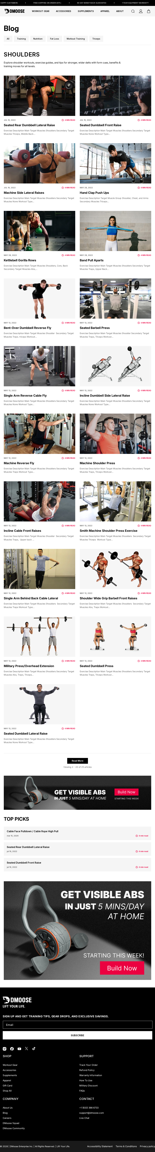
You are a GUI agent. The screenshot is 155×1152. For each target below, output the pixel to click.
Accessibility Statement (100, 1146)
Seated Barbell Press (95, 328)
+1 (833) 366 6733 (89, 1107)
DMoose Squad (11, 1123)
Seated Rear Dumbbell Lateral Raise (29, 125)
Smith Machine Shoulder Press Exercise (108, 531)
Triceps (96, 38)
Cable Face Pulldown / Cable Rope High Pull (32, 831)
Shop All (7, 1090)
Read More (77, 760)
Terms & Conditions (126, 1146)
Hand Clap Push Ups (94, 193)
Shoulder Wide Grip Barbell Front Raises (108, 598)
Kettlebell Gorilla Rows (20, 260)
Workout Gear (40, 11)
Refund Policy (86, 1070)
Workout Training (76, 38)
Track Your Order (88, 1065)
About (120, 11)
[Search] (133, 11)
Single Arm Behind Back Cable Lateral (31, 598)
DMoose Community (14, 1128)
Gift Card (7, 1085)
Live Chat (84, 1118)
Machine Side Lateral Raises (24, 193)
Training (21, 38)
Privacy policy (147, 1146)
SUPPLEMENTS (86, 11)
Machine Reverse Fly (19, 463)
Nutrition (38, 38)
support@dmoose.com (91, 1112)
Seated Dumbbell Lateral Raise (26, 733)
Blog (5, 1112)
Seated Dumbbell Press (96, 666)
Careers (7, 1118)
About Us (8, 1107)
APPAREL (105, 11)
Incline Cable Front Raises (22, 531)
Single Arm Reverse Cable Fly (25, 395)
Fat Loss (54, 38)
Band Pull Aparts (92, 260)
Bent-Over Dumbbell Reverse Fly (27, 328)
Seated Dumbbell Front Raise (100, 125)
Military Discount (88, 1085)
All (8, 38)
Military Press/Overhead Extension (29, 666)
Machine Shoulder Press (97, 463)
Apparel (7, 1080)
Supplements (10, 1075)
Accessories (9, 1070)
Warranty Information (90, 1075)
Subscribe (77, 1035)
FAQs (82, 1090)
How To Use (85, 1080)
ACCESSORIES (63, 11)
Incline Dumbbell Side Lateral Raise (105, 395)
